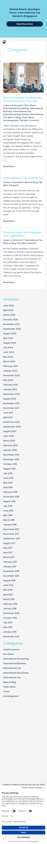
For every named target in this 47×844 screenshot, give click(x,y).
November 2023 (11, 375)
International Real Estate (16, 114)
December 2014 (11, 636)
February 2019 (10, 492)
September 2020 (12, 426)
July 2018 (7, 506)
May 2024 (8, 356)
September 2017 (11, 538)
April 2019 (8, 487)
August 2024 (9, 342)
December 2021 (11, 403)
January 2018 (10, 524)
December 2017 (11, 529)
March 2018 (9, 520)
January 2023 (10, 389)
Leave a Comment (13, 105)
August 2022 (9, 398)
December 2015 (11, 613)
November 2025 (11, 324)
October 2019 (10, 464)
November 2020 (11, 422)
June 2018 (8, 510)
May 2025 (8, 338)
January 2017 (9, 566)
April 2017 (8, 552)
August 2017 (9, 543)
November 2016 (11, 575)
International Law (22, 111)
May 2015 (7, 627)
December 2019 (11, 454)
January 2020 (10, 450)
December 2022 (11, 394)
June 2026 (8, 305)
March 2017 (8, 557)
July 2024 (8, 347)
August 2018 (9, 501)
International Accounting (16, 108)
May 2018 (7, 515)
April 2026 (8, 310)
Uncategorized (10, 120)
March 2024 (9, 361)
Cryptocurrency (11, 649)
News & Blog (14, 117)
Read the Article (25, 24)
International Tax (33, 240)
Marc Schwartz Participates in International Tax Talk (22, 99)
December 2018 (11, 496)
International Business (14, 663)
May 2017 (7, 547)
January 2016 (9, 608)
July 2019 (7, 473)
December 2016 (11, 571)
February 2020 (10, 445)
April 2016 (8, 594)
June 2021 (8, 412)
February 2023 (10, 384)
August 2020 (9, 431)
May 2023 (8, 380)
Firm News (30, 105)
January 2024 (10, 370)
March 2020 (9, 440)
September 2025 (12, 328)
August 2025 (9, 333)
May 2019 (7, 482)
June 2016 (8, 585)
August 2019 (9, 468)
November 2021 (11, 408)
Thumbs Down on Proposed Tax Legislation (22, 234)
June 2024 (8, 352)
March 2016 (8, 599)
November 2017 (11, 533)
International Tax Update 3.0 (23, 178)
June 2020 (8, 436)
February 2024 (10, 366)
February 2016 (10, 603)
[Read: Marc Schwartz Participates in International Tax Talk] (23, 77)
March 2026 (9, 314)
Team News (28, 117)
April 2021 (8, 417)
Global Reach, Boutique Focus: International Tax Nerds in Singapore (24, 12)
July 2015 (7, 622)
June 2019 (8, 478)
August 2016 (9, 580)
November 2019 (11, 459)
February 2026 (10, 319)
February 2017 (10, 561)
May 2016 (7, 589)
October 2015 (10, 617)
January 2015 (10, 631)
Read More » (9, 166)
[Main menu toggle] (42, 42)
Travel (6, 691)
